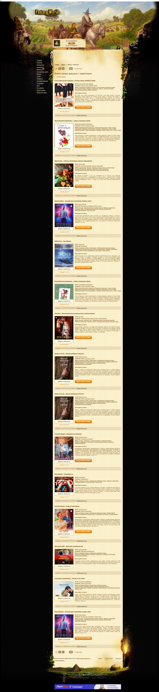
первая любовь (111, 513)
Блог (38, 85)
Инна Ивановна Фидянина (85, 124)
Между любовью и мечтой (88, 358)
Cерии (39, 76)
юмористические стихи (101, 127)
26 (71, 68)
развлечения (78, 128)
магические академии (80, 210)
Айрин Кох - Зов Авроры (63, 241)
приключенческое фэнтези (82, 170)
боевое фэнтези (98, 207)
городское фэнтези (95, 440)
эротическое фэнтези (108, 320)
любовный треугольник (102, 514)
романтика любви (101, 363)
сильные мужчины (108, 88)
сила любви (98, 250)
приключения (82, 167)
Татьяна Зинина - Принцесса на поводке (68, 434)
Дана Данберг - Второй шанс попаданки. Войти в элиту (73, 201)
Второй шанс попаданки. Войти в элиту (91, 206)
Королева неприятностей (87, 551)
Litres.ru (100, 658)
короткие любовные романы (82, 554)
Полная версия (61, 77)
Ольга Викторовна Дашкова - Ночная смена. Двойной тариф (75, 80)
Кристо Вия (82, 164)
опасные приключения (105, 209)
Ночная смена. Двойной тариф (89, 85)
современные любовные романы (87, 87)
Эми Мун (81, 316)
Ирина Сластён (83, 356)
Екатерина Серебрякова (85, 581)
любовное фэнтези (97, 167)
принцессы (111, 442)
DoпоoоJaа (94, 90)
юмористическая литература (86, 127)
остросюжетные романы (100, 442)
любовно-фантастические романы (106, 248)
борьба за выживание (88, 250)
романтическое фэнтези (102, 170)
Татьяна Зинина (83, 437)
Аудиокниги (40, 67)
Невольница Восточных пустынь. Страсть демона (94, 318)
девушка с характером (92, 88)
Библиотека (40, 65)
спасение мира (79, 250)
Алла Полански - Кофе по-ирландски (67, 506)
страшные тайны (79, 209)
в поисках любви (90, 482)
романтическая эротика (81, 90)
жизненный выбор (79, 363)
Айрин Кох (81, 244)
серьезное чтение (100, 130)
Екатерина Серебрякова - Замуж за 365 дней (69, 578)
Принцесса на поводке (87, 439)
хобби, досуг (109, 130)
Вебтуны (39, 69)
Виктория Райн (83, 549)
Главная (39, 60)
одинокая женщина (80, 130)
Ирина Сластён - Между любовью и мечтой (69, 353)
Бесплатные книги (42, 72)
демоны (89, 321)
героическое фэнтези (80, 169)
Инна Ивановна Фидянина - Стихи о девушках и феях (72, 120)
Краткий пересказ (42, 81)
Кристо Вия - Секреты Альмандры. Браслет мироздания (73, 161)
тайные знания (106, 250)
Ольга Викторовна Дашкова (86, 83)
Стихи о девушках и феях (87, 125)
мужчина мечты (91, 514)
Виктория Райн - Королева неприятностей (69, 546)
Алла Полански (83, 509)
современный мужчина (114, 587)
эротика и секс (88, 320)
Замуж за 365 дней (86, 583)
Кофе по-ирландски (86, 511)
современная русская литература (83, 249)
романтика (95, 587)
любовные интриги (80, 482)
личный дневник (113, 514)
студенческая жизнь (90, 363)
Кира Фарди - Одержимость (64, 474)
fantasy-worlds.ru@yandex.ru (83, 658)
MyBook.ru (118, 658)
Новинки (39, 62)
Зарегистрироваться (72, 45)
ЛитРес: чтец (98, 482)
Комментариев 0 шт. (82, 115)
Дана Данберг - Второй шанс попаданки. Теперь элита (73, 611)
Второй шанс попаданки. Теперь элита (91, 616)
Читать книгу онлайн (83, 107)
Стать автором (109, 658)
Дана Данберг (82, 204)
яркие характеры (102, 587)
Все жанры (40, 88)
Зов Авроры (84, 246)
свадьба (89, 587)
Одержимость (84, 479)
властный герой (91, 210)
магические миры (103, 169)
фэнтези (89, 167)
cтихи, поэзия (117, 130)
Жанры (39, 74)
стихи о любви (112, 128)
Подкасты (40, 78)
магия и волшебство (80, 443)
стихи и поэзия (112, 127)
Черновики (40, 83)
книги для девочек (90, 130)
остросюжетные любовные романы (106, 87)
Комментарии (41, 90)
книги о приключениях (108, 167)
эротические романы (80, 88)
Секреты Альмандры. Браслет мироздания (92, 166)
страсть (101, 88)
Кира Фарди (82, 477)
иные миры (92, 170)
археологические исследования (83, 364)
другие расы (90, 442)
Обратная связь (42, 92)
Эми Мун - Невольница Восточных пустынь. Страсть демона (75, 313)
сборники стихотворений (88, 128)
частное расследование (81, 555)
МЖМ (89, 90)
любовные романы (84, 248)
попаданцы (87, 440)
